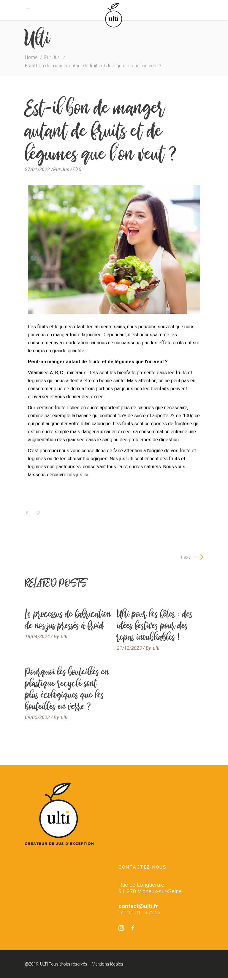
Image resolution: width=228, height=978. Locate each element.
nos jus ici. (78, 474)
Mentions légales (107, 964)
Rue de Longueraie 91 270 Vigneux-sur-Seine (150, 888)
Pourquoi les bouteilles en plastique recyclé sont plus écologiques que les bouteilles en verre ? (67, 689)
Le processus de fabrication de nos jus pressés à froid (68, 619)
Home (31, 57)
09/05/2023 (37, 717)
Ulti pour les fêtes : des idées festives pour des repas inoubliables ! (154, 625)
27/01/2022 (37, 169)
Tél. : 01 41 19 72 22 (139, 912)
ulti (64, 636)
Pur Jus (52, 57)
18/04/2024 (37, 636)
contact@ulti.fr (138, 906)
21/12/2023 (129, 648)
